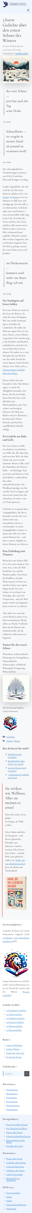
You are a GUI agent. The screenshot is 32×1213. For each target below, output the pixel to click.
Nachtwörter (12, 1109)
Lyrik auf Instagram (15, 1166)
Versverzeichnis (13, 1192)
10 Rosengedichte (14, 1030)
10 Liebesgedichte (14, 1014)
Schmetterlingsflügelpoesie (18, 1136)
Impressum (11, 1208)
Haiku (9, 1200)
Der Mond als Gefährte (16, 1128)
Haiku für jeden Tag (15, 1053)
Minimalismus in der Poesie (15, 1141)
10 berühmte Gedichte (16, 1010)
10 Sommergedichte (15, 1022)
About (9, 1196)
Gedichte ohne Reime (16, 1162)
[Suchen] (26, 1073)
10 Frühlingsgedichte (15, 1018)
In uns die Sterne (14, 1057)
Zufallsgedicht (21, 53)
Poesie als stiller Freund (16, 1124)
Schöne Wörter (13, 1049)
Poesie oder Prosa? (14, 1132)
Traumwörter (12, 1089)
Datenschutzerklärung (16, 1204)
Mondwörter (12, 1093)
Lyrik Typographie (14, 1174)
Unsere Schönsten (14, 1045)
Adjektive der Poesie (15, 1170)
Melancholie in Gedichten (13, 1179)
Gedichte (10, 736)
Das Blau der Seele (14, 1146)
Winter (16, 197)
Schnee (6, 197)
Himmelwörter (13, 1105)
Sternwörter (11, 1097)
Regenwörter (12, 1101)
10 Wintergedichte (14, 1026)
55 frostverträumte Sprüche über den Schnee (15, 370)
